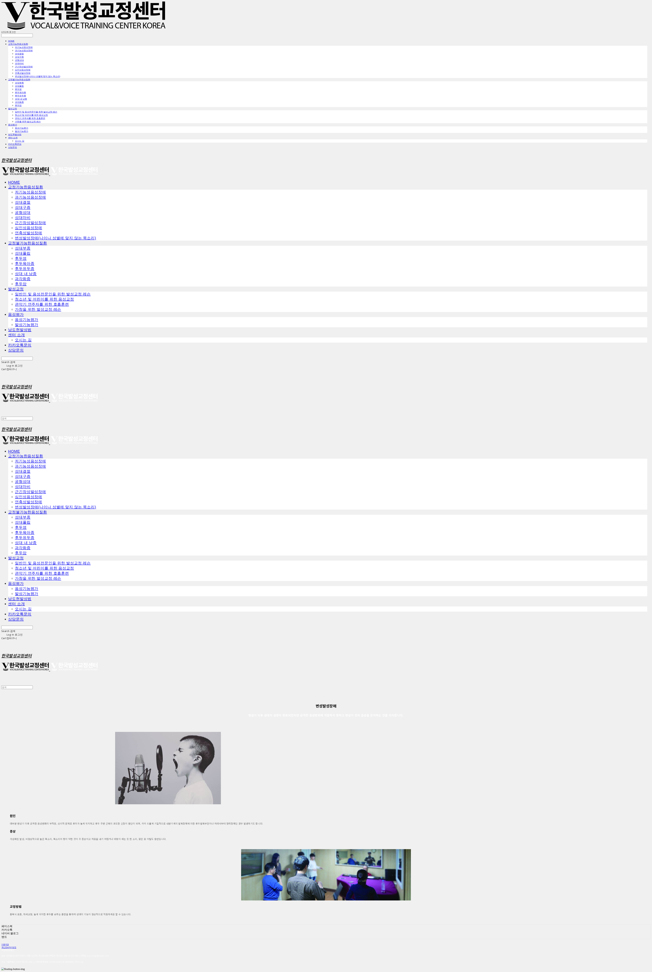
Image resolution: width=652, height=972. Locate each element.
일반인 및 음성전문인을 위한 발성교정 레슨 (36, 111)
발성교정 (12, 108)
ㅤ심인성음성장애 (22, 69)
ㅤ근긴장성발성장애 (24, 66)
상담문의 (12, 147)
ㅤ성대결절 (19, 53)
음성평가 (12, 124)
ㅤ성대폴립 (19, 86)
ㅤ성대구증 (19, 56)
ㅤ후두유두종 (20, 95)
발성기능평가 (21, 131)
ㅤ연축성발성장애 (22, 73)
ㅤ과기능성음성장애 (24, 50)
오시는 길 (19, 140)
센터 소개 (12, 137)
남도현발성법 (14, 134)
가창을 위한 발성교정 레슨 (28, 121)
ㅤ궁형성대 (19, 60)
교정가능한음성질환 (18, 44)
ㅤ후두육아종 (20, 92)
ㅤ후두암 (18, 105)
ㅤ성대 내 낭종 (21, 98)
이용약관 (5, 944)
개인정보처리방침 (8, 947)
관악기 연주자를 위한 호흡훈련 (30, 118)
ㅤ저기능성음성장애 (24, 47)
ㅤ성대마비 (19, 63)
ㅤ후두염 (18, 89)
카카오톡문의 (14, 144)
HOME (11, 40)
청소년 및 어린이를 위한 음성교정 (31, 115)
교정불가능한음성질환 (19, 79)
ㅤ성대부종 (19, 82)
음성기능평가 (21, 127)
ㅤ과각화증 (19, 102)
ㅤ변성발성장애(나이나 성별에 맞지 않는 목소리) (37, 76)
